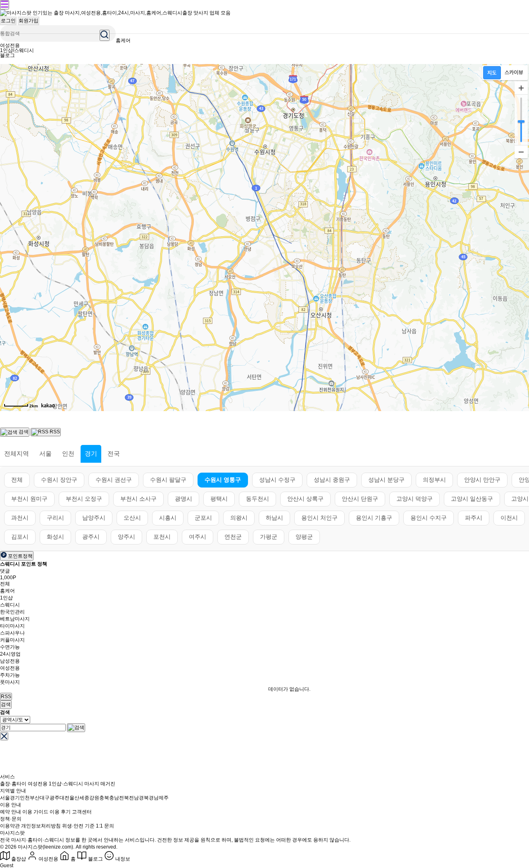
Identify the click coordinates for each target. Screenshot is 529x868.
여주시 (197, 536)
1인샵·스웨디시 (66, 784)
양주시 (126, 536)
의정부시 (434, 479)
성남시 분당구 (386, 479)
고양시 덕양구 (414, 498)
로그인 (8, 21)
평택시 (219, 498)
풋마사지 (10, 682)
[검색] (76, 727)
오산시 (132, 517)
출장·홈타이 (13, 784)
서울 (45, 453)
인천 (68, 453)
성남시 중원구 (332, 479)
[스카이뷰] (514, 72)
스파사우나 (12, 633)
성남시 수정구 (277, 479)
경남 (154, 798)
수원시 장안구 (59, 479)
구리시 (55, 517)
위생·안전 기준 (78, 826)
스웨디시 (10, 605)
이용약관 (10, 826)
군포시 (203, 517)
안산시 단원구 (360, 498)
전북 (124, 798)
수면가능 (10, 647)
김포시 (20, 536)
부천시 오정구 (84, 498)
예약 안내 (10, 812)
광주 (55, 798)
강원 (94, 798)
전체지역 (16, 453)
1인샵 (6, 598)
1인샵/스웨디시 (17, 50)
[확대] (521, 88)
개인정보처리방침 (41, 826)
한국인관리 (12, 612)
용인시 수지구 (428, 517)
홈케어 (123, 40)
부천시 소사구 (138, 498)
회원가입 (28, 21)
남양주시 (93, 517)
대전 (64, 798)
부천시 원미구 (29, 498)
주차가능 (10, 675)
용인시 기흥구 (374, 517)
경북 (144, 798)
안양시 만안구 (482, 479)
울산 (74, 798)
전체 (17, 479)
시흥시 (167, 517)
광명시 (183, 498)
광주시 (91, 536)
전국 (113, 453)
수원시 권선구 (113, 479)
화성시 (55, 536)
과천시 (20, 517)
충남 (114, 798)
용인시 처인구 (319, 517)
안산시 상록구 (305, 498)
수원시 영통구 (223, 479)
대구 (45, 798)
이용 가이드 (35, 812)
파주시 (473, 517)
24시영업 (10, 654)
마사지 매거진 (99, 784)
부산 (35, 798)
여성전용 (10, 45)
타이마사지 (12, 626)
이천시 (509, 517)
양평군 (304, 536)
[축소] (521, 151)
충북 (104, 798)
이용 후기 (60, 812)
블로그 (7, 55)
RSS (6, 696)
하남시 (274, 517)
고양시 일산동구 (472, 498)
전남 (134, 798)
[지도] (492, 72)
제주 (164, 798)
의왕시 (239, 517)
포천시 (162, 536)
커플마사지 (12, 640)
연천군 (233, 536)
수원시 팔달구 (168, 479)
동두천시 (257, 498)
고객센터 (82, 812)
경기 (91, 453)
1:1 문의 (105, 826)
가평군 (268, 536)
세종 (84, 798)
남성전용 (10, 661)
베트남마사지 (15, 619)
